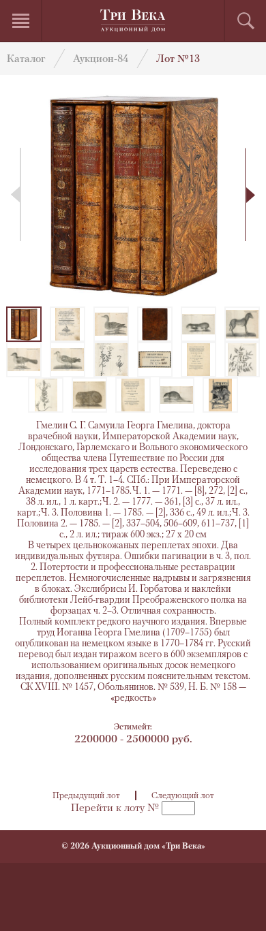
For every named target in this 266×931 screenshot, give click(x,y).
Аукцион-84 (100, 59)
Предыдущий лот (86, 795)
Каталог (26, 59)
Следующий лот (182, 795)
